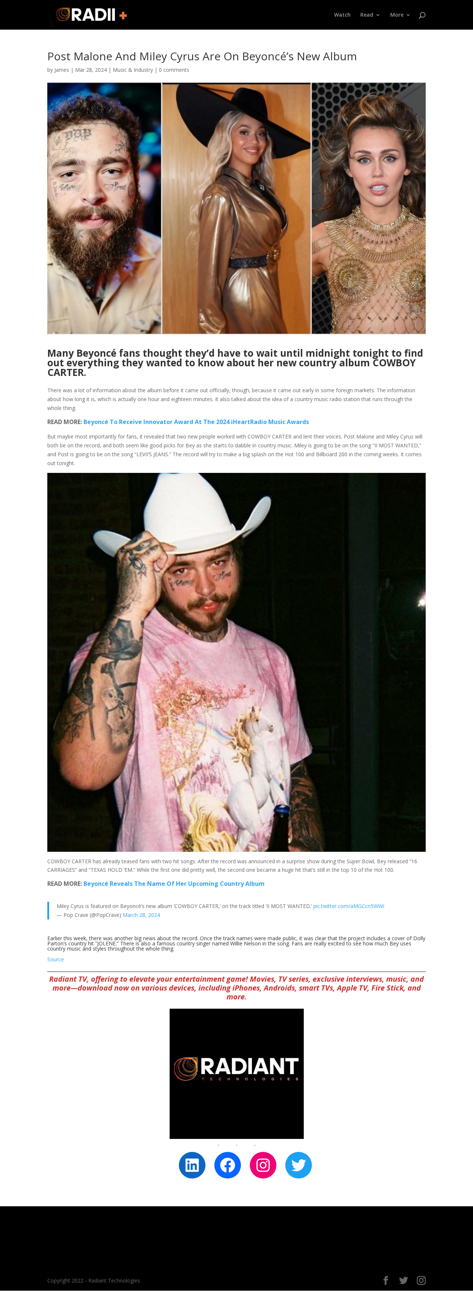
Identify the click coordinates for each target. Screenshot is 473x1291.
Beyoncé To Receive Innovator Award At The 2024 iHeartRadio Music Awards (196, 422)
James (61, 69)
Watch (342, 15)
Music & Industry (133, 69)
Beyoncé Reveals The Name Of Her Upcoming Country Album (174, 884)
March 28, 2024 (141, 914)
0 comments (174, 69)
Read (366, 15)
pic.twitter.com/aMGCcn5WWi (348, 906)
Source (55, 959)
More (397, 15)
